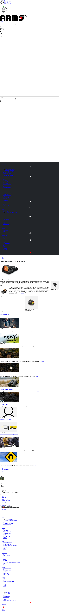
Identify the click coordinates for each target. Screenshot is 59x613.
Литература (5, 251)
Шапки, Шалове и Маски (7, 187)
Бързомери (5, 560)
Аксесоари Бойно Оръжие (7, 174)
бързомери (22, 293)
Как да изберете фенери (3, 374)
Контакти (3, 11)
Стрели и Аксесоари (6, 237)
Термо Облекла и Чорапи (7, 184)
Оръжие (3, 517)
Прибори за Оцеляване (6, 596)
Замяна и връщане (4, 498)
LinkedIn (6, 314)
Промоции (4, 7)
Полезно (3, 9)
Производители (4, 10)
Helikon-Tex (5, 188)
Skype (9, 505)
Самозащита (3, 228)
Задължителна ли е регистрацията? (5, 419)
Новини (3, 468)
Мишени (4, 223)
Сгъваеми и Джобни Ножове (7, 542)
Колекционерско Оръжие (7, 173)
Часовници (5, 571)
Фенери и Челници (4, 203)
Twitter (4, 314)
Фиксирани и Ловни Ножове (7, 193)
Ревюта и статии (4, 470)
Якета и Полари (5, 181)
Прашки (4, 238)
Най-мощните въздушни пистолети (4, 474)
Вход (3, 12)
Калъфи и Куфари (6, 224)
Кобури (4, 222)
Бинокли (4, 563)
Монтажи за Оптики (6, 211)
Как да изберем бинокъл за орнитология (6, 389)
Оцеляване (3, 241)
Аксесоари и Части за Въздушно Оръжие (11, 520)
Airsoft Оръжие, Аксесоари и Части (8, 171)
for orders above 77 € (7, 3)
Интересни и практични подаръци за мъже (9, 600)
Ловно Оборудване (6, 219)
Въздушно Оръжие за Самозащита (10, 169)
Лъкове (4, 585)
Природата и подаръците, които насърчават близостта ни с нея (10, 359)
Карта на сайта (4, 502)
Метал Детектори (6, 574)
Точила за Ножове (6, 194)
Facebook (1, 314)
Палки (4, 578)
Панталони (5, 180)
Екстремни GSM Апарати (7, 570)
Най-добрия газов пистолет (4, 404)
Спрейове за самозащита (7, 229)
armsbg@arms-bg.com (8, 491)
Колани (4, 185)
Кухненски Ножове (6, 197)
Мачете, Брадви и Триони (7, 195)
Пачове (4, 537)
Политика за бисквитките (5, 499)
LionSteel (4, 548)
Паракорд (4, 246)
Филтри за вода (7, 243)
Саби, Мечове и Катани (6, 196)
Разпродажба (4, 604)
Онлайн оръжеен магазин (6, 465)
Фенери (4, 204)
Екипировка (3, 178)
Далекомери (5, 214)
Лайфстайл (5, 248)
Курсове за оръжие (5, 8)
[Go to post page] (9, 327)
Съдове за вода (7, 593)
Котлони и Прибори (6, 247)
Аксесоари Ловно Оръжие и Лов (8, 523)
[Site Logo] (14, 20)
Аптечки (4, 599)
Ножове (3, 541)
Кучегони (4, 231)
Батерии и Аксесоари (6, 206)
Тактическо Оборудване (7, 218)
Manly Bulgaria (5, 200)
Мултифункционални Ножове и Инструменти (10, 545)
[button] (0, 14)
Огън (4, 245)
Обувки (4, 179)
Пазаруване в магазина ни (5, 469)
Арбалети (4, 586)
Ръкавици (4, 534)
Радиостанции (5, 220)
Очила (4, 186)
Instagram (7, 505)
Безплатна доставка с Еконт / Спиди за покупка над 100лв (9, 434)
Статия (3, 471)
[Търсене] (15, 24)
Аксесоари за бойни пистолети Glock (8, 175)
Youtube (4, 505)
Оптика (3, 209)
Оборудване (3, 567)
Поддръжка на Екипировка (7, 182)
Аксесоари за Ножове (6, 198)
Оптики (4, 210)
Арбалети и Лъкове (4, 235)
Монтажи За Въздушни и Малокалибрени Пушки (12, 213)
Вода (4, 242)
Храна (4, 244)
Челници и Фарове (6, 205)
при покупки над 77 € (7, 1)
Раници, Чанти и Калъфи (7, 531)
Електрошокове (5, 230)
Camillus (4, 199)
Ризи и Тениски (5, 183)
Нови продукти (4, 164)
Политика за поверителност (6, 500)
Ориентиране (5, 249)
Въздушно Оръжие (6, 168)
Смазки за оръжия (6, 172)
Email (8, 314)
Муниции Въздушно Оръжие (9, 170)
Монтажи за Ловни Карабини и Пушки (11, 212)
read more (41, 331)
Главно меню (4, 509)
